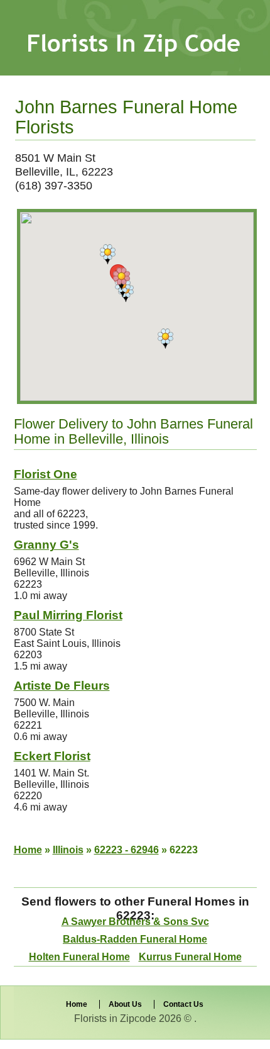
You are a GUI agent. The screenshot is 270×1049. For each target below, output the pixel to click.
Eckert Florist (52, 756)
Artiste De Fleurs (62, 685)
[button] (108, 254)
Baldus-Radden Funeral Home (135, 939)
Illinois (68, 849)
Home (28, 849)
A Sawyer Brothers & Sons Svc (135, 921)
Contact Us (183, 1004)
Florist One (45, 474)
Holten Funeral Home (79, 956)
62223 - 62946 (126, 849)
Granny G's (46, 544)
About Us (125, 1004)
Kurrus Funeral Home (190, 956)
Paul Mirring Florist (68, 615)
